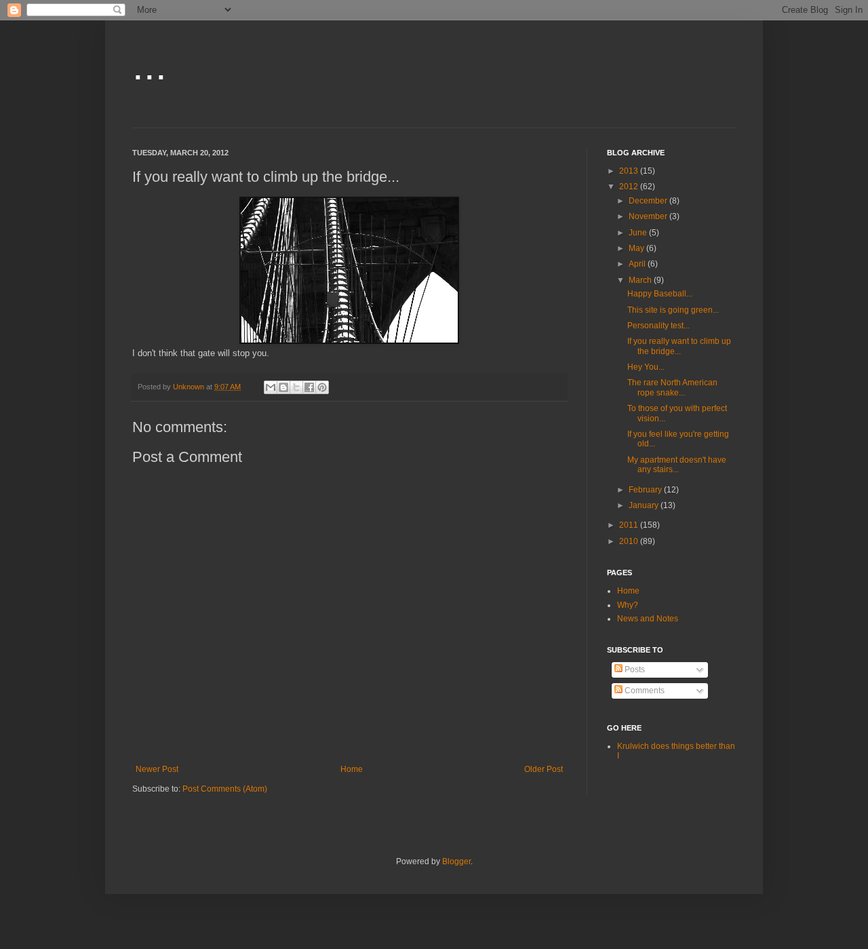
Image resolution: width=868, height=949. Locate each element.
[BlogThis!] (283, 387)
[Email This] (270, 387)
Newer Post (157, 769)
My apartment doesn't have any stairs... (676, 464)
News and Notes (647, 618)
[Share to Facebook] (309, 387)
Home (351, 769)
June (639, 232)
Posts (634, 669)
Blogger (456, 861)
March (641, 280)
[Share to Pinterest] (322, 387)
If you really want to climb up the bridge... (679, 345)
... (149, 65)
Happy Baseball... (659, 293)
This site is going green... (673, 310)
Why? (627, 605)
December (649, 201)
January (644, 505)
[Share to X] (296, 387)
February (646, 490)
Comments (644, 690)
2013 (629, 171)
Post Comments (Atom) (224, 789)
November (649, 216)
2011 (629, 525)
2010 (629, 541)
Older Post (543, 769)
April (638, 264)
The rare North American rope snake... (672, 387)
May (637, 248)
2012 (629, 186)
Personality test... (658, 325)
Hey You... (646, 367)
